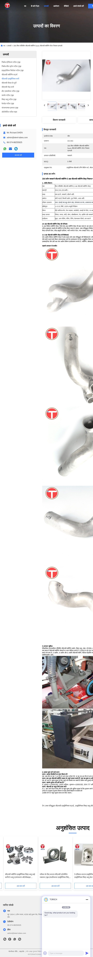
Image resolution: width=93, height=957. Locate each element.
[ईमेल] (10, 149)
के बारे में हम (35, 6)
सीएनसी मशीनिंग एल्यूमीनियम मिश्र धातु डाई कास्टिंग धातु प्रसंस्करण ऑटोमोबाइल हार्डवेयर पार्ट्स (20, 876)
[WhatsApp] (5, 149)
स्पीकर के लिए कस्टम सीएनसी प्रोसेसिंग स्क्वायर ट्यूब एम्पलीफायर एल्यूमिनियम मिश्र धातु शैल (55, 876)
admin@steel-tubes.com (17, 137)
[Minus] (86, 899)
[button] (16, 860)
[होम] (7, 6)
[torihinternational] (16, 149)
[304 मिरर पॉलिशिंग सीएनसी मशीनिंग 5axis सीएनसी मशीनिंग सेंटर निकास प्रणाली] (66, 75)
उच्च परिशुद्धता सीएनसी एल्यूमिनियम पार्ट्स (59, 806)
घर (25, 6)
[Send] (87, 953)
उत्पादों (46, 6)
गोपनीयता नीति (12, 951)
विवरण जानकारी (59, 120)
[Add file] (45, 953)
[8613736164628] (14, 940)
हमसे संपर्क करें (79, 6)
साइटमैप (21, 951)
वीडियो (66, 6)
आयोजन (56, 6)
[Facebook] (9, 940)
